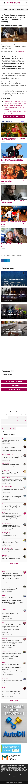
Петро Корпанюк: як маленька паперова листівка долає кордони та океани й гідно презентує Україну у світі (11, 692)
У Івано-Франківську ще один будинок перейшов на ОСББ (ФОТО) (12, 534)
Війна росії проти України (8, 454)
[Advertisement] (14, 354)
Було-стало (5, 585)
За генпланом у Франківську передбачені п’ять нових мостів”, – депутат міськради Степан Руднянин (11, 506)
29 (10, 429)
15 (10, 423)
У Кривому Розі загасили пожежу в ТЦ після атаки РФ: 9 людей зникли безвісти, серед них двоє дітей (13, 312)
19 (25, 423)
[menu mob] (26, 3)
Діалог (3, 512)
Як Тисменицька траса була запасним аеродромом (12, 681)
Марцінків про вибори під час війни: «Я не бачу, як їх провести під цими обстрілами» (12, 542)
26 (25, 426)
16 (14, 423)
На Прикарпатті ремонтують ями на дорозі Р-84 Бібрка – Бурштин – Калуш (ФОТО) (12, 480)
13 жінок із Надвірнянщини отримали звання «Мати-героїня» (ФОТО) (11, 472)
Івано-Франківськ (6, 532)
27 (2, 429)
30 (14, 429)
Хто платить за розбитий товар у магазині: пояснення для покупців (11, 465)
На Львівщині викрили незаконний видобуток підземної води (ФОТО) (11, 557)
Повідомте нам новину (15, 381)
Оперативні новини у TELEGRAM (14, 116)
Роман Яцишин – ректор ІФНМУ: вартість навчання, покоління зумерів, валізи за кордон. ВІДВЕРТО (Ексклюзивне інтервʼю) (12, 643)
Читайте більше (14, 563)
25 (21, 426)
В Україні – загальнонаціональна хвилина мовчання (10, 440)
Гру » (26, 431)
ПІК (9, 53)
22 (10, 426)
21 (6, 426)
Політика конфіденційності (14, 774)
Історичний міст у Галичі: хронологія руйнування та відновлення (12, 588)
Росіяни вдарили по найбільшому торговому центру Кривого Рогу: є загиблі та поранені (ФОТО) (11, 527)
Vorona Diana (17, 255)
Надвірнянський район (7, 470)
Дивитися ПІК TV (15, 389)
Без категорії (5, 438)
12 (25, 420)
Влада (3, 503)
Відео (3, 622)
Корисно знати (5, 463)
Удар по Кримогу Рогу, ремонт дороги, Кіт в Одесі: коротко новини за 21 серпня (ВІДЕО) (12, 498)
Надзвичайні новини (7, 486)
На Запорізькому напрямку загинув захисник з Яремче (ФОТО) (11, 550)
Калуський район (6, 477)
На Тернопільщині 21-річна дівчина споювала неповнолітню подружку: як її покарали (14, 107)
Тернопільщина (12, 257)
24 (17, 426)
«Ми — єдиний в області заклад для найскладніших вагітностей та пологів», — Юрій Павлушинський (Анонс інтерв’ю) (11, 614)
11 (21, 420)
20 (2, 426)
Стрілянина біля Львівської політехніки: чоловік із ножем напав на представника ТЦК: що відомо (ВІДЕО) (14, 296)
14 (6, 423)
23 (14, 426)
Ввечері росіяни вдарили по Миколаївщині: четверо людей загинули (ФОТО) (12, 489)
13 (2, 423)
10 (17, 420)
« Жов (2, 431)
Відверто (4, 638)
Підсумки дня (15, 385)
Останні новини (8, 434)
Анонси (4, 609)
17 (17, 423)
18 (21, 423)
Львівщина (4, 445)
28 (6, 429)
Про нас (14, 776)
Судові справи (4, 257)
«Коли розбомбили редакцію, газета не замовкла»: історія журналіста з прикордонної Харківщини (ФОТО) (12, 655)
